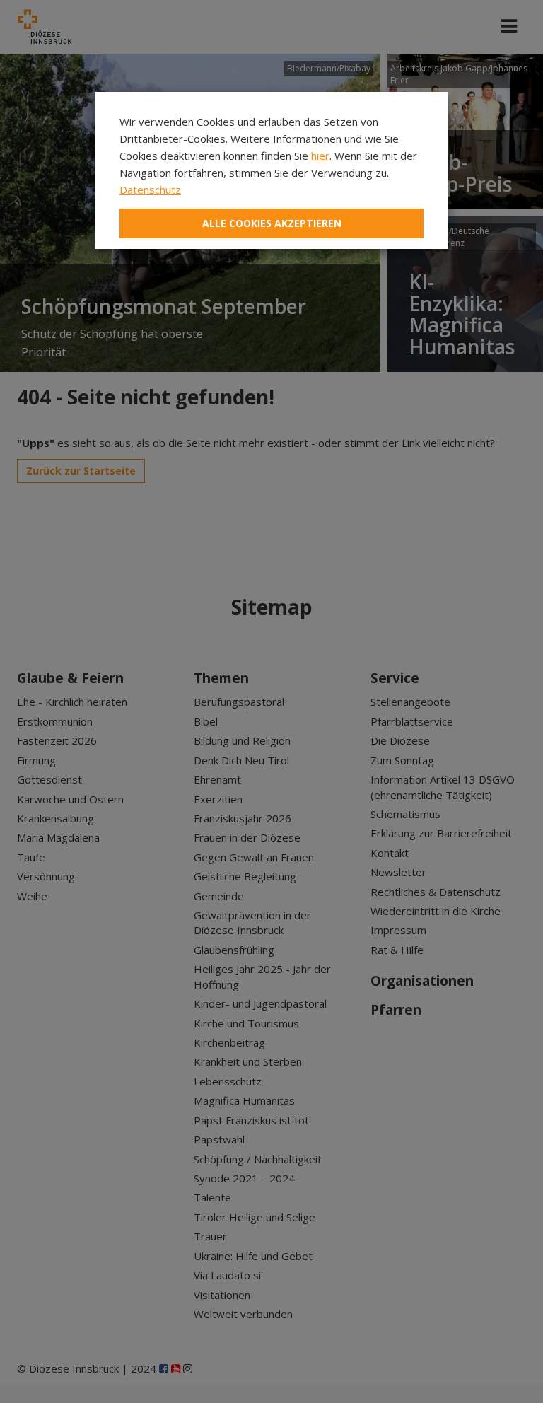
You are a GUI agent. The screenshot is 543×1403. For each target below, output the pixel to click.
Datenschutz (150, 189)
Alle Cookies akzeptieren (271, 223)
